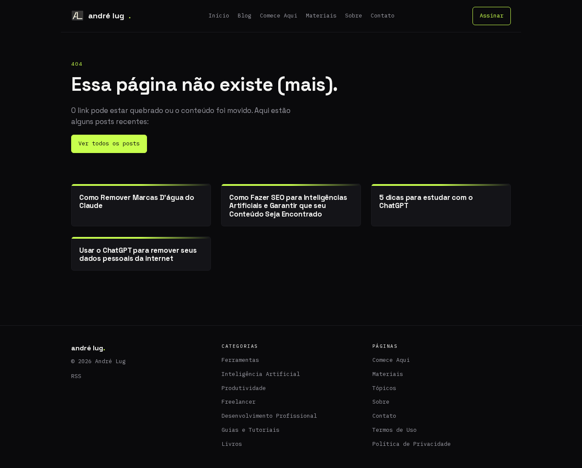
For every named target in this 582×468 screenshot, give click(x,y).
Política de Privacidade (411, 444)
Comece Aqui (278, 15)
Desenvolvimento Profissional (269, 415)
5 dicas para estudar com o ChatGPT (426, 201)
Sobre (353, 15)
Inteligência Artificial (261, 374)
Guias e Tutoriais (250, 429)
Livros (232, 444)
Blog (244, 15)
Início (219, 15)
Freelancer (239, 401)
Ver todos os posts (109, 143)
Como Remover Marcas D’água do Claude (136, 201)
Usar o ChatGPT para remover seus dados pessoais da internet (138, 254)
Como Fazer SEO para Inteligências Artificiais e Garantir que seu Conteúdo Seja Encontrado (288, 206)
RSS (76, 376)
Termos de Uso (394, 429)
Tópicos (384, 388)
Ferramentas (240, 360)
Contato (383, 15)
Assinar (492, 15)
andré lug (109, 15)
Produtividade (244, 388)
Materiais (321, 15)
